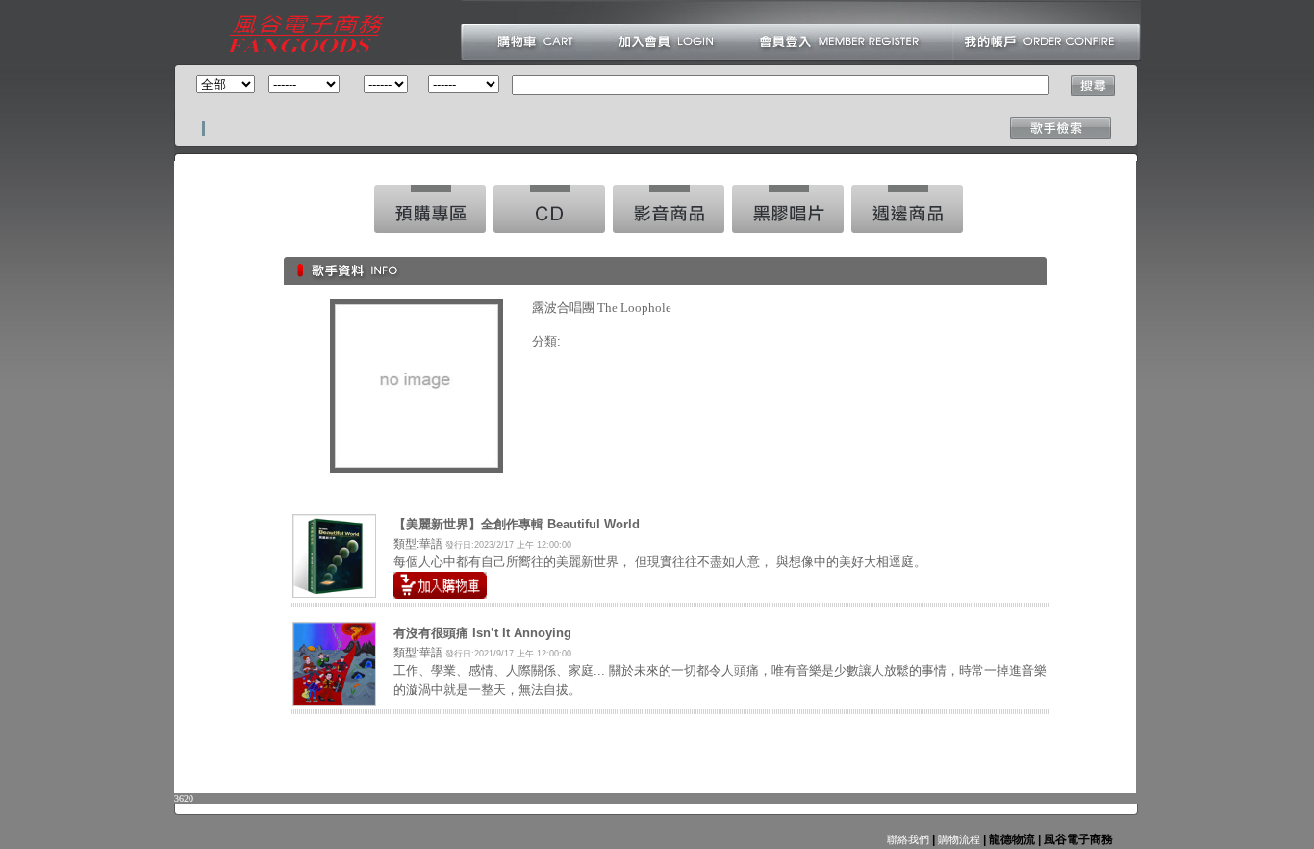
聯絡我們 (908, 839)
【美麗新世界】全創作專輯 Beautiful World (516, 524)
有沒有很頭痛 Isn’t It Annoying (482, 633)
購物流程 (957, 839)
